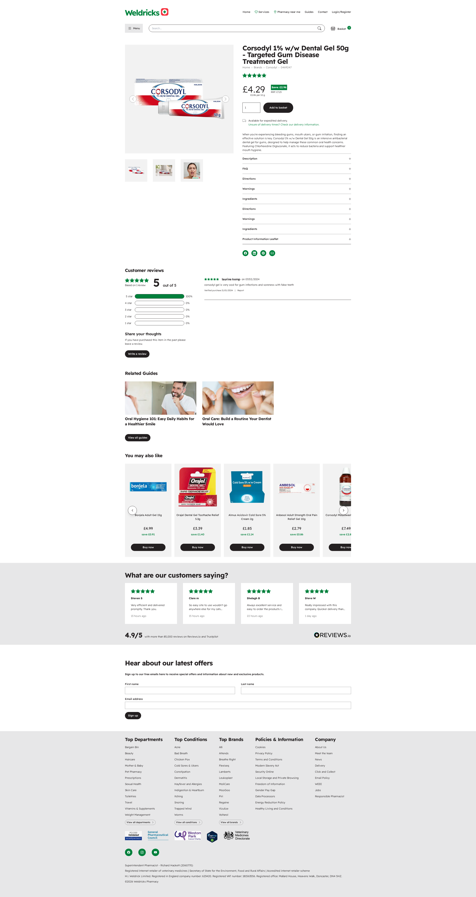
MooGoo (224, 790)
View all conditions (186, 822)
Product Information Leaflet (260, 239)
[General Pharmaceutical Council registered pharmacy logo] (158, 837)
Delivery (320, 765)
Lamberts (225, 771)
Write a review (137, 354)
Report (240, 290)
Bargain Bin (132, 747)
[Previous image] (132, 99)
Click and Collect (325, 771)
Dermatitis (180, 778)
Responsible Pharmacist (329, 796)
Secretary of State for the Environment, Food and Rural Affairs (227, 870)
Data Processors (265, 796)
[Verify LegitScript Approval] (212, 837)
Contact (322, 12)
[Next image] (225, 99)
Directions (249, 178)
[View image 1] (137, 170)
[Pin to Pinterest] (263, 253)
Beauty (129, 753)
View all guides (137, 437)
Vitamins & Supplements (140, 808)
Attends (224, 753)
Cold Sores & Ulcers (186, 765)
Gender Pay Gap (265, 790)
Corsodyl (271, 67)
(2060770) (187, 865)
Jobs (318, 790)
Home (246, 12)
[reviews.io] (332, 636)
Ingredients (249, 198)
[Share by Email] (272, 253)
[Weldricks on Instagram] (142, 852)
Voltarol (223, 814)
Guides (309, 12)
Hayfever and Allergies (188, 784)
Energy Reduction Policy (270, 802)
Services (263, 12)
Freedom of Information (270, 784)
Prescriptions (133, 778)
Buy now (148, 547)
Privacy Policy (263, 753)
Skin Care (130, 790)
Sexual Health (133, 784)
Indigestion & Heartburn (189, 790)
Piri (221, 796)
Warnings (248, 188)
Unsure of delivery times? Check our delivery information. (283, 124)
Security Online (264, 771)
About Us (320, 747)
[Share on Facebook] (245, 253)
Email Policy (322, 778)
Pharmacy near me (288, 12)
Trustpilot (212, 636)
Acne (177, 747)
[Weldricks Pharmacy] (149, 12)
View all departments (138, 822)
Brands (258, 67)
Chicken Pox (182, 759)
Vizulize (223, 808)
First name (132, 684)
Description (249, 158)
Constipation (182, 771)
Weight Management (137, 814)
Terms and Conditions (268, 759)
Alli (221, 747)
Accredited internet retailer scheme (288, 870)
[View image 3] (193, 170)
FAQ (245, 168)
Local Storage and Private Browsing (277, 778)
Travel (128, 802)
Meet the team (324, 753)
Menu (136, 28)
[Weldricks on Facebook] (128, 852)
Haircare (130, 759)
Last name (247, 684)
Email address (134, 699)
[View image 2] (165, 170)
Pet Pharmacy (133, 771)
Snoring (179, 802)
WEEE (318, 784)
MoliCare (224, 784)
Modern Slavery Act (267, 765)
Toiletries (130, 796)
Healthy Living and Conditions (273, 808)
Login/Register (341, 12)
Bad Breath (181, 753)
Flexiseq (224, 765)
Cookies (260, 747)
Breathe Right (227, 759)
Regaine (224, 802)
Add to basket (278, 107)
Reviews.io (194, 636)
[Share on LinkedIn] (254, 253)
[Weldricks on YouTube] (155, 852)
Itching (178, 796)
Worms (178, 814)
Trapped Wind (183, 808)
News (318, 759)
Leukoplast (225, 778)
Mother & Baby (134, 765)
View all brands (229, 822)
